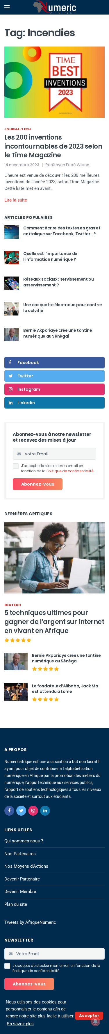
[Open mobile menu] (7, 7)
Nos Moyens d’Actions (26, 866)
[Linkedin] (45, 811)
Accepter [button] (89, 1015)
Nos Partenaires (20, 853)
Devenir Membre (20, 891)
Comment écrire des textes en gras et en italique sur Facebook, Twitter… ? (61, 231)
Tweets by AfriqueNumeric (30, 922)
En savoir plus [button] (20, 1023)
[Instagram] (33, 811)
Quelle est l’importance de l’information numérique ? (50, 256)
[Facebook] (9, 811)
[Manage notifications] (95, 1021)
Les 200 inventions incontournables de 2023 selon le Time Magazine (53, 146)
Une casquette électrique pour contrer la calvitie (62, 307)
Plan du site (15, 904)
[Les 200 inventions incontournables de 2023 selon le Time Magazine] (54, 81)
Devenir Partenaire (22, 879)
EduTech (12, 604)
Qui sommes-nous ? (23, 841)
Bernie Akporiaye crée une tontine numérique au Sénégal (57, 333)
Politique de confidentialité (70, 470)
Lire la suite (15, 200)
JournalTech (17, 129)
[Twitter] (21, 811)
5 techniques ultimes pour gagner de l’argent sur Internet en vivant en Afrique (54, 621)
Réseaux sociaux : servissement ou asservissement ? (58, 282)
